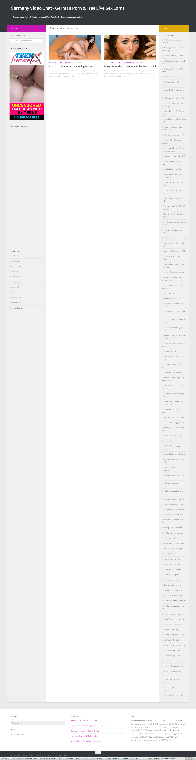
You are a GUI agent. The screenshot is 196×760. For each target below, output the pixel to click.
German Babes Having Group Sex (175, 454)
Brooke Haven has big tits (172, 559)
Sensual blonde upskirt (171, 575)
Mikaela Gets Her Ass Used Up (173, 298)
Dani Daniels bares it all (171, 554)
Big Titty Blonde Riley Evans (173, 169)
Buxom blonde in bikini (171, 538)
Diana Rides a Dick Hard (172, 351)
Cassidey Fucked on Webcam (174, 272)
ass (172, 721)
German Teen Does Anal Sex (173, 436)
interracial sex (158, 734)
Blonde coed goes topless (172, 656)
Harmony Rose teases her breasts (175, 509)
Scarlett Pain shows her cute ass (174, 543)
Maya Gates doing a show (172, 585)
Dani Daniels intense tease (172, 650)
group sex (151, 731)
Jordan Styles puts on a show (174, 499)
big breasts (142, 724)
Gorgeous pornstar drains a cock (175, 504)
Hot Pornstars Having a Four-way (175, 238)
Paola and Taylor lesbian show (174, 640)
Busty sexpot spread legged (173, 614)
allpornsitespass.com (140, 720)
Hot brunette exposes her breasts (175, 601)
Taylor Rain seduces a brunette (174, 619)
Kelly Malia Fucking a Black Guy (174, 135)
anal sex (166, 720)
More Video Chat (18, 734)
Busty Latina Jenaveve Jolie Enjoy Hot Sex (85, 731)
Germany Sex (54, 63)
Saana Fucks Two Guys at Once (174, 417)
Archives (13, 719)
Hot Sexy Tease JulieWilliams (173, 56)
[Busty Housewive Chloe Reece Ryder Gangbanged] (130, 47)
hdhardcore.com (135, 734)
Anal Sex (14, 256)
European (134, 731)
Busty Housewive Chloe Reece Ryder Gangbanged (130, 66)
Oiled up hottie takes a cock (173, 528)
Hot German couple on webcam (174, 514)
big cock (148, 724)
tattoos (142, 740)
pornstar (141, 737)
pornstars (150, 736)
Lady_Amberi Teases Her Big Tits (174, 251)
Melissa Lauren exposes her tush (174, 645)
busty (157, 727)
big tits (154, 723)
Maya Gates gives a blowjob (173, 548)
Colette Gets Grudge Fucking (173, 441)
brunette (151, 727)
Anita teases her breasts (172, 564)
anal (150, 721)
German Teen (16, 282)
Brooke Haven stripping (172, 580)
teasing (147, 740)
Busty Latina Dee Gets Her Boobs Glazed (84, 721)
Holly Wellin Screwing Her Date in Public (84, 736)
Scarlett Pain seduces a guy (173, 595)
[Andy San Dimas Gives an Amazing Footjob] (75, 47)
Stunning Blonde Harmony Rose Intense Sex (86, 741)
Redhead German (17, 308)
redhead (158, 737)
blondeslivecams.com (137, 727)
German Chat (76, 716)
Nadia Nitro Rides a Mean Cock (174, 372)
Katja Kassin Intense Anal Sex (173, 77)
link (194, 724)
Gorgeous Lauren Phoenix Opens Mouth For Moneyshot (90, 726)
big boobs (135, 724)
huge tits (149, 733)
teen (150, 740)
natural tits (134, 737)
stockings (135, 739)
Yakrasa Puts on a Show (172, 293)
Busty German (109, 63)
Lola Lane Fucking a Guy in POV (174, 156)
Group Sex (130, 63)
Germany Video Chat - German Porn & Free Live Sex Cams (67, 8)
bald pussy (178, 720)
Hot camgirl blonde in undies (173, 695)
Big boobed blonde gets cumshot (175, 666)
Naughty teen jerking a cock (173, 533)
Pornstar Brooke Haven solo (173, 661)
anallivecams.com (158, 721)
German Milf (16, 271)
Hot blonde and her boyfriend (174, 590)
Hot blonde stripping (171, 629)
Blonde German (17, 261)
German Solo (16, 277)
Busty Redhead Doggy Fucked (174, 422)
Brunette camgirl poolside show (174, 635)
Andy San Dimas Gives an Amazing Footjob (71, 66)
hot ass (142, 734)
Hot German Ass (66, 63)
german (142, 730)
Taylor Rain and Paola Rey (172, 569)
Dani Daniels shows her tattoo (174, 624)
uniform (155, 740)
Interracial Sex (16, 303)
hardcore (160, 730)
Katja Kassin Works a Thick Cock (175, 98)
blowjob (145, 727)
